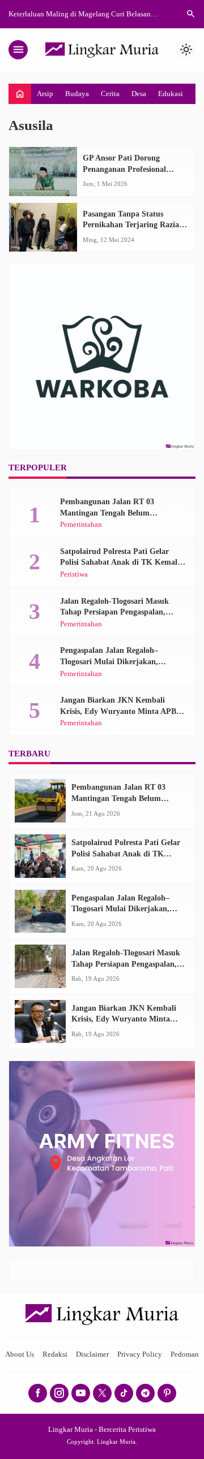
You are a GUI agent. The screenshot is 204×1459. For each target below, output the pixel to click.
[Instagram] (59, 1393)
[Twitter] (102, 1393)
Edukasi (170, 93)
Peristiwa (74, 574)
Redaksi (54, 1354)
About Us (19, 1354)
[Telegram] (145, 1393)
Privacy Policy (139, 1354)
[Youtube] (80, 1393)
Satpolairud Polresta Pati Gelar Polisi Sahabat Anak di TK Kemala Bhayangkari (120, 562)
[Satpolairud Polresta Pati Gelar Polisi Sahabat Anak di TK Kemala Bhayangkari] (40, 856)
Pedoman (185, 1354)
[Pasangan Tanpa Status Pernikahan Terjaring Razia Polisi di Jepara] (43, 227)
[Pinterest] (167, 1393)
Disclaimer (92, 1354)
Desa (138, 93)
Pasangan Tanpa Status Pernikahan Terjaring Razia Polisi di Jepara (131, 225)
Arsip (45, 93)
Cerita (110, 93)
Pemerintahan (81, 525)
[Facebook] (37, 1393)
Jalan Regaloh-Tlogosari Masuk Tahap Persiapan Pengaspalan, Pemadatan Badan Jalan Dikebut (117, 612)
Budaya (77, 93)
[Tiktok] (123, 1393)
